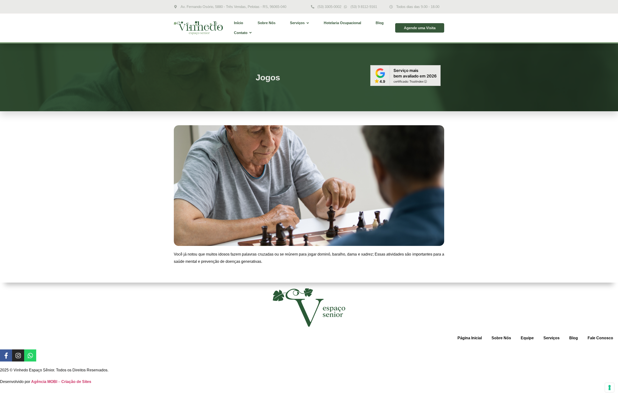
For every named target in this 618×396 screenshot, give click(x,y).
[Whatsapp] (30, 355)
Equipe (527, 338)
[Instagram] (18, 355)
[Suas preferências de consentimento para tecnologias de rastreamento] (609, 387)
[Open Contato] (250, 33)
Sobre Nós (501, 338)
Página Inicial (469, 338)
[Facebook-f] (6, 355)
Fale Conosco (600, 338)
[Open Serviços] (307, 23)
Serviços (551, 338)
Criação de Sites (76, 382)
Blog (573, 338)
